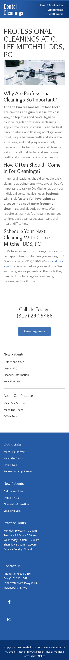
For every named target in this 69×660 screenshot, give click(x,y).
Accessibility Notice (34, 656)
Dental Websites (52, 647)
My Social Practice (15, 651)
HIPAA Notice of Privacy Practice (44, 651)
